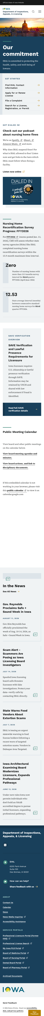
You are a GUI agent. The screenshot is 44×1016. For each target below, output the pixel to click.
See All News (9, 591)
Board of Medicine (14, 953)
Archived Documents (12, 976)
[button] (34, 1013)
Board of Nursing (14, 958)
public (15, 490)
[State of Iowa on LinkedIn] (5, 847)
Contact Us (8, 902)
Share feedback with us (22, 886)
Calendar (7, 907)
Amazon (10, 143)
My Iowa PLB (12, 948)
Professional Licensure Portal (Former (20, 937)
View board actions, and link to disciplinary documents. (19, 465)
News (5, 912)
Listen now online (12, 171)
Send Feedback (10, 1003)
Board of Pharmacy (15, 967)
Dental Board (12, 963)
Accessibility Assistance (14, 921)
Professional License (16, 943)
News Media (13, 917)
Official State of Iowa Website (13, 2)
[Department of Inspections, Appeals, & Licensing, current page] (9, 9)
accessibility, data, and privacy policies (20, 1009)
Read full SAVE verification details (18, 409)
